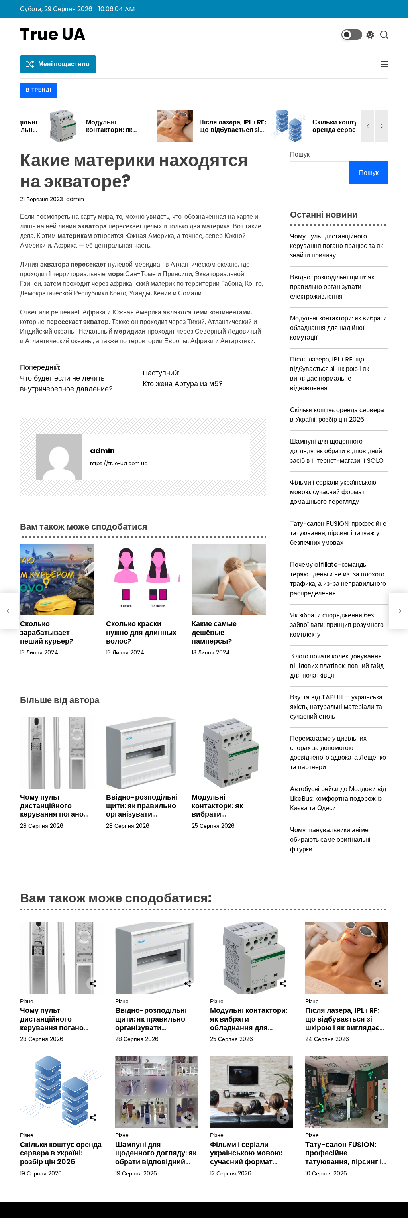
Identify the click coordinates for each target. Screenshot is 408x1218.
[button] (367, 126)
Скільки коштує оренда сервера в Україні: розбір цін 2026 (316, 134)
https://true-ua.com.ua (119, 463)
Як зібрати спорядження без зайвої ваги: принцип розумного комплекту (337, 625)
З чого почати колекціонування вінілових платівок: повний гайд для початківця (337, 666)
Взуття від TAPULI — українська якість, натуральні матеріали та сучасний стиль (336, 707)
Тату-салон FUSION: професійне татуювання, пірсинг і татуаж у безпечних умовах (338, 533)
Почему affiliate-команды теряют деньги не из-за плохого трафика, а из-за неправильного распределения (338, 579)
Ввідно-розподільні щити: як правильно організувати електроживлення (142, 810)
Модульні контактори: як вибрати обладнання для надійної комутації (224, 814)
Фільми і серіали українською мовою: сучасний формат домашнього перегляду (333, 492)
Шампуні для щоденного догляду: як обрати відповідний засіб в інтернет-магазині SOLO (337, 451)
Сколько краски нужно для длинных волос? (141, 632)
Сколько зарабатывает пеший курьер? (46, 632)
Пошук (300, 154)
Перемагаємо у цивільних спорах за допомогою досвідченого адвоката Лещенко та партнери (338, 753)
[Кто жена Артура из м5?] (398, 611)
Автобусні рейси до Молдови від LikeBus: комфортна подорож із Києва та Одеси (338, 798)
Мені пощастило (64, 64)
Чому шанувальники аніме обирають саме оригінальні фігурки (330, 839)
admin (75, 199)
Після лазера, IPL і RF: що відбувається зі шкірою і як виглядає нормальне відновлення (329, 374)
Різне (26, 1001)
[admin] (59, 457)
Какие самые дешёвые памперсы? (214, 632)
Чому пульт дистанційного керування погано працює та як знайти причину (56, 814)
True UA (53, 34)
